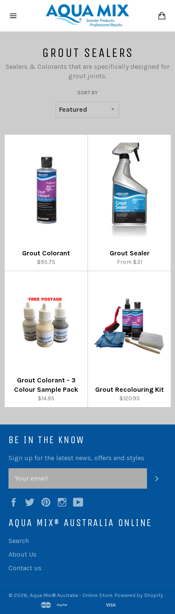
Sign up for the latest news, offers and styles (76, 458)
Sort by (87, 93)
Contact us (25, 568)
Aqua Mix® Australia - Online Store (71, 595)
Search (18, 541)
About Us (22, 554)
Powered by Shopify (139, 595)
